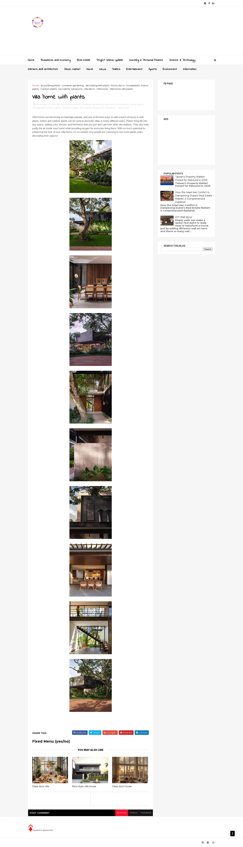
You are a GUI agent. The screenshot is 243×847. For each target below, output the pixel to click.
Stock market (72, 69)
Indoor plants (54, 107)
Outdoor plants (48, 89)
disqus (133, 813)
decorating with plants (97, 85)
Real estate (83, 60)
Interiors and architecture (43, 69)
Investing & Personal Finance (146, 60)
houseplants (133, 85)
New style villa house (84, 786)
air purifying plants (50, 85)
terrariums (76, 89)
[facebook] (209, 3)
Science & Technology (182, 60)
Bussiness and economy (55, 60)
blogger (121, 813)
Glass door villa (40, 786)
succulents (64, 89)
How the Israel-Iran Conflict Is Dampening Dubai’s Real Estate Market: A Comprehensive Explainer (193, 197)
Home (31, 60)
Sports (152, 69)
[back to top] (232, 833)
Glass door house (122, 786)
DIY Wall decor (183, 217)
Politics (116, 69)
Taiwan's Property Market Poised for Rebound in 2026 (191, 178)
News (102, 69)
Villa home (102, 89)
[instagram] (205, 3)
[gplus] (213, 3)
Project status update (110, 60)
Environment (170, 69)
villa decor (89, 89)
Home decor (118, 85)
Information (189, 69)
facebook (146, 813)
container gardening (73, 85)
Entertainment (134, 69)
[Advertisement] (154, 32)
